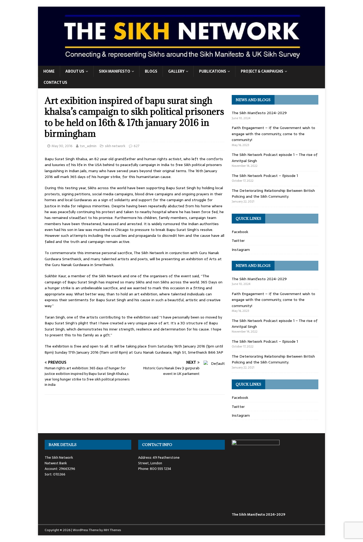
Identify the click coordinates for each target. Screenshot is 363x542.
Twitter (238, 240)
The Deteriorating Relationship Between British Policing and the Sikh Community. (273, 193)
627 (137, 146)
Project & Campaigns (262, 71)
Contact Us (55, 82)
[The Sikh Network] (181, 62)
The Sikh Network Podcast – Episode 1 (265, 176)
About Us (74, 71)
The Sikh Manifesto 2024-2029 (259, 113)
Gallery (176, 71)
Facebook (240, 232)
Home (48, 71)
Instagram (241, 250)
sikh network (115, 146)
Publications (212, 71)
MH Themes (112, 530)
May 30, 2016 (62, 146)
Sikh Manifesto (114, 71)
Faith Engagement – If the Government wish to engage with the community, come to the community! (273, 134)
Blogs (151, 71)
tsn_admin (88, 146)
